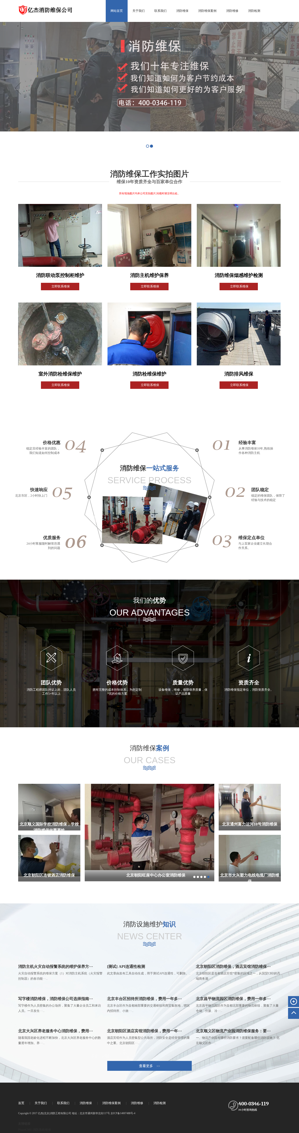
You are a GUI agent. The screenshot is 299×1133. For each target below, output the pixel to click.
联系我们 (160, 10)
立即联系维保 (60, 286)
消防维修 (232, 10)
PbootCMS (25, 1129)
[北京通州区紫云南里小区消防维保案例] (149, 827)
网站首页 (117, 10)
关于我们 (138, 10)
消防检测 (254, 10)
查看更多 (149, 1066)
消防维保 (182, 10)
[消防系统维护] (149, 76)
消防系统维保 (42, 1129)
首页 (21, 1103)
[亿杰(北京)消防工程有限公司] (60, 7)
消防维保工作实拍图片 (149, 174)
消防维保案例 (207, 10)
